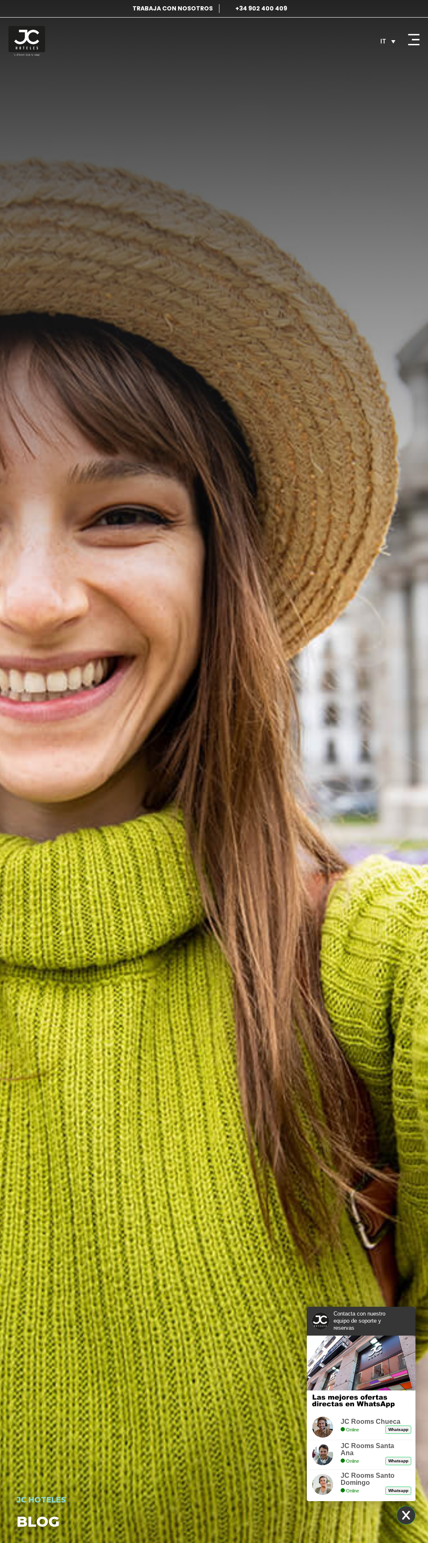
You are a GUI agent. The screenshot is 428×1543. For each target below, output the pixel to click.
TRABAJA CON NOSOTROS (172, 8)
